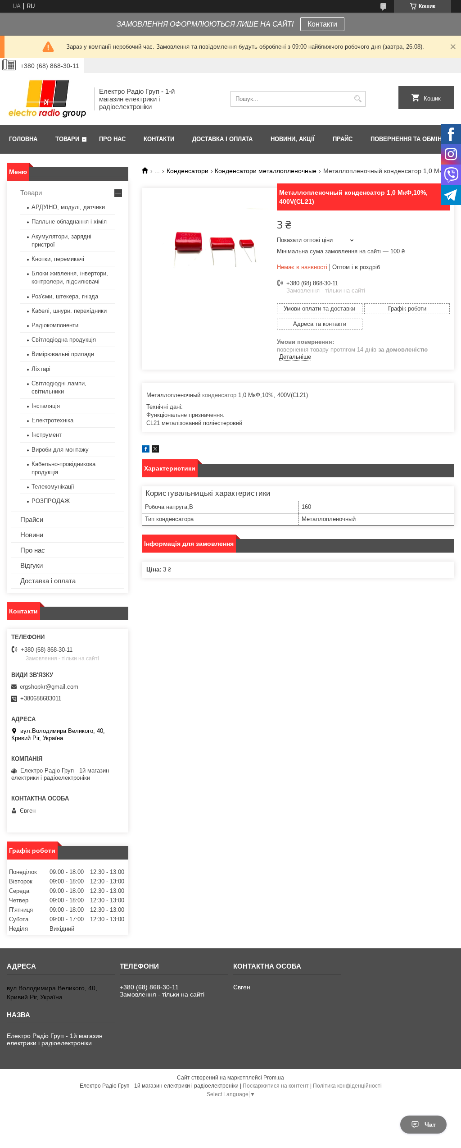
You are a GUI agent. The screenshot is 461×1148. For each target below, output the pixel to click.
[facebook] (145, 450)
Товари (67, 139)
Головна (23, 139)
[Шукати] (358, 99)
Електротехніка (52, 420)
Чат (430, 1124)
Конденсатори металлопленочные (265, 170)
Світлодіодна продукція (64, 339)
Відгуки (31, 565)
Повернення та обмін (406, 139)
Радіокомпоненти (55, 325)
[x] (155, 450)
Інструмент (47, 434)
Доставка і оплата (222, 139)
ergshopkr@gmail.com (49, 686)
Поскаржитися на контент (276, 1086)
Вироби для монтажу (60, 449)
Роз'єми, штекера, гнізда (65, 296)
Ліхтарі (41, 369)
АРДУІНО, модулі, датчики (68, 207)
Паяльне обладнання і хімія (69, 221)
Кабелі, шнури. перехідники (69, 310)
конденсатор (219, 395)
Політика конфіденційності (347, 1086)
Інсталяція (46, 405)
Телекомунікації (53, 486)
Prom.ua (273, 1078)
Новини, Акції (293, 139)
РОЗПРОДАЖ (51, 501)
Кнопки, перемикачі (58, 259)
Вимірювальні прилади (63, 354)
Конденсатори (187, 170)
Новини (31, 535)
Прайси (31, 519)
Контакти (322, 24)
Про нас (112, 139)
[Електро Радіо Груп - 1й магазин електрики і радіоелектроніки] (47, 99)
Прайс (343, 139)
